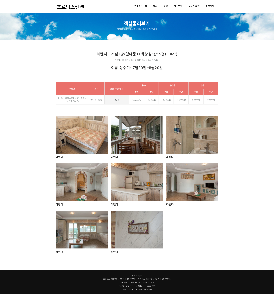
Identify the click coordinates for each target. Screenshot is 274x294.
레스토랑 (178, 6)
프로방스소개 (140, 6)
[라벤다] (81, 135)
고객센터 (210, 6)
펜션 (155, 6)
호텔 (165, 6)
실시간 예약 (194, 6)
